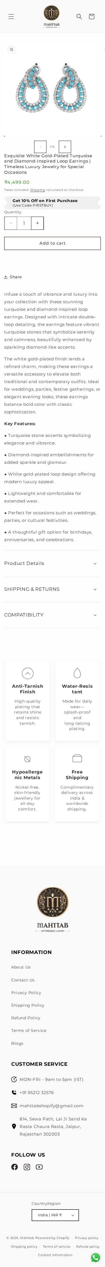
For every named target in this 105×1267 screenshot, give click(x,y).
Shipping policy (24, 1247)
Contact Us (23, 980)
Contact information (55, 1255)
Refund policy (88, 1247)
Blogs (17, 1043)
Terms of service (57, 1247)
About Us (21, 967)
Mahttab (27, 1238)
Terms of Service (28, 1030)
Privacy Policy (26, 992)
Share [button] (16, 276)
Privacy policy (87, 1238)
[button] (11, 16)
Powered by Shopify (52, 1238)
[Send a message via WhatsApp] (95, 1257)
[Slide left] (40, 147)
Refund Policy (26, 1017)
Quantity (12, 212)
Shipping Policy (28, 1005)
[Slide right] (65, 147)
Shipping (37, 190)
